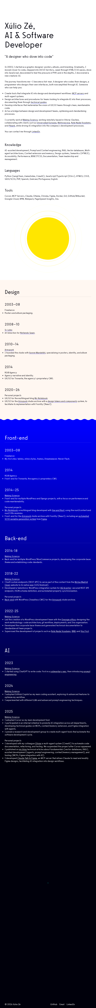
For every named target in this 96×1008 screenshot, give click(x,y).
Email (61, 1004)
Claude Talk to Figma (27, 758)
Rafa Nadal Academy (81, 122)
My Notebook (41, 398)
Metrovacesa (64, 122)
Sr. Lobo (8, 330)
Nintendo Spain (27, 332)
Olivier (38, 743)
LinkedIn (36, 131)
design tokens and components (62, 401)
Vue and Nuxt (58, 510)
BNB (74, 631)
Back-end (9, 599)
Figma (44, 519)
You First (85, 631)
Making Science (30, 119)
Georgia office (68, 619)
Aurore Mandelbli (37, 352)
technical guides (39, 102)
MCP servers (78, 93)
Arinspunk (9, 349)
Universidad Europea (47, 122)
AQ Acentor (65, 588)
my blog (23, 749)
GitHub (53, 1004)
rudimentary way (58, 671)
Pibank (12, 125)
